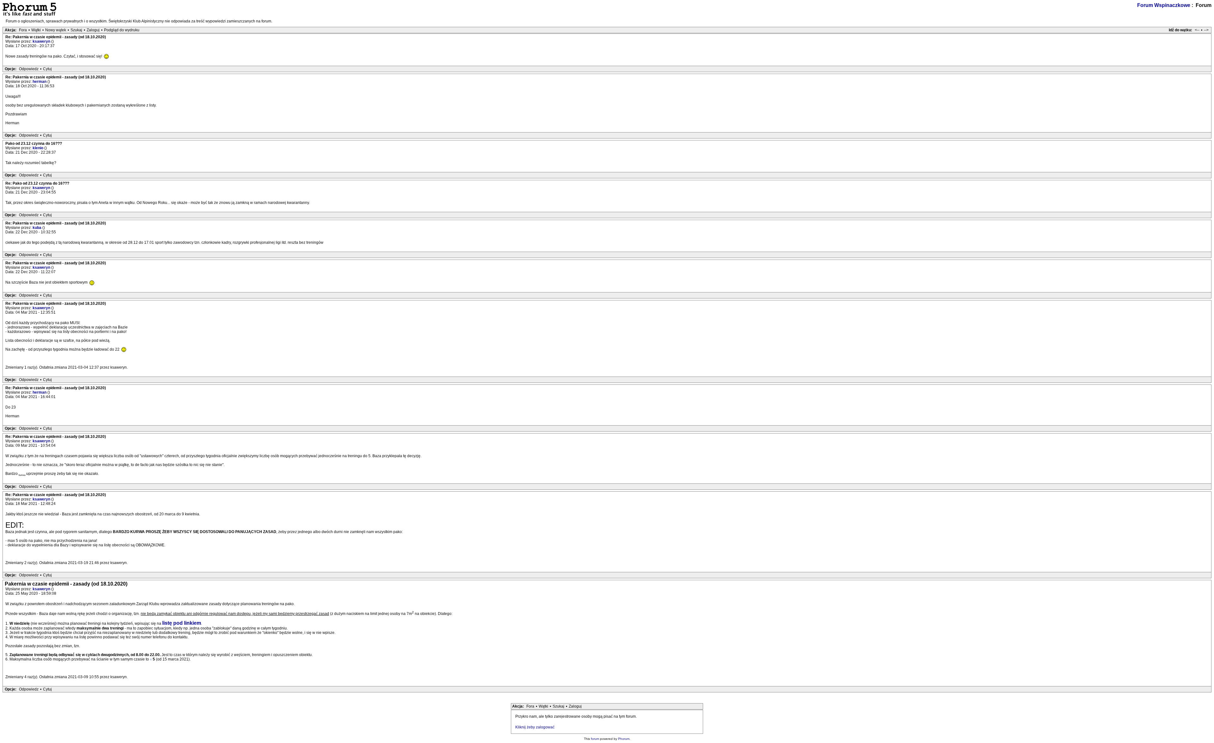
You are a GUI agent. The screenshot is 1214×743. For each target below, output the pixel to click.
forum (595, 738)
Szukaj (76, 30)
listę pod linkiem (181, 623)
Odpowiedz (29, 69)
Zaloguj (93, 30)
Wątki (36, 30)
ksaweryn (42, 41)
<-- (1197, 30)
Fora (23, 30)
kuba (37, 227)
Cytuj (47, 69)
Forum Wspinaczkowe (1163, 5)
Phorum (623, 738)
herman (40, 81)
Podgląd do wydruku (121, 30)
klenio (38, 148)
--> (1206, 30)
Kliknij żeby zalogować (535, 727)
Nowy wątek (55, 30)
